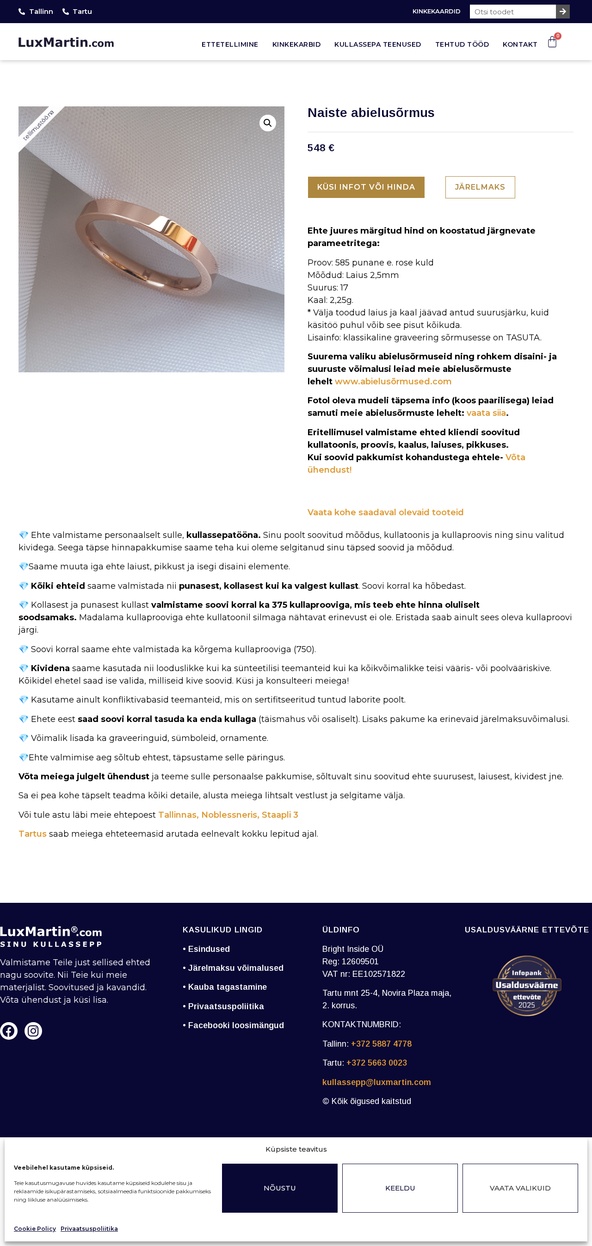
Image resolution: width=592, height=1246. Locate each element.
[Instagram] (33, 1031)
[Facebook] (9, 1031)
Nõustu (280, 1188)
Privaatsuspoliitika (89, 1228)
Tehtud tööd (462, 44)
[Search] (563, 12)
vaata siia (486, 413)
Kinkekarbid (296, 44)
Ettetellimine (230, 44)
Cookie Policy (35, 1228)
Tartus (32, 834)
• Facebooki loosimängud (233, 1025)
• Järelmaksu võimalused (233, 968)
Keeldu (400, 1188)
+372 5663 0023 (376, 1062)
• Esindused (206, 949)
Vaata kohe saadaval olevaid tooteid (386, 512)
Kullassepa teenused (377, 44)
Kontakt (520, 44)
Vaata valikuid (520, 1188)
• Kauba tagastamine (225, 987)
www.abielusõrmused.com (393, 381)
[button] (267, 123)
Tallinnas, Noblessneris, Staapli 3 (227, 815)
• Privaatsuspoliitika (223, 1006)
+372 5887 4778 (381, 1044)
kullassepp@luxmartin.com (376, 1082)
